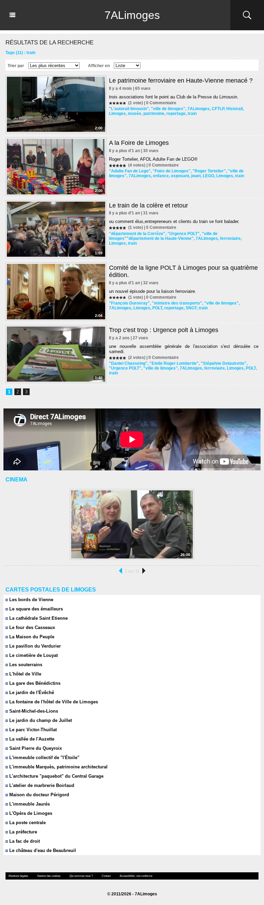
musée (134, 113)
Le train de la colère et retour (148, 205)
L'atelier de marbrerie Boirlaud (41, 785)
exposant (180, 175)
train (192, 113)
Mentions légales (18, 875)
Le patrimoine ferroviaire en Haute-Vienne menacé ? (181, 80)
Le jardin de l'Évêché (31, 692)
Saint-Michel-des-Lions (33, 711)
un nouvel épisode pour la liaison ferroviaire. (152, 291)
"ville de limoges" (168, 108)
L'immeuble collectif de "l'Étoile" (43, 757)
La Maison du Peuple (31, 636)
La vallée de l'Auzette (31, 739)
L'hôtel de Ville (24, 674)
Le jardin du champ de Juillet (40, 720)
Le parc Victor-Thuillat (32, 729)
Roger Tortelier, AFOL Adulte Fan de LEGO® (153, 159)
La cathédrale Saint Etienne (38, 618)
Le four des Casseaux (31, 627)
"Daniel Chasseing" (128, 363)
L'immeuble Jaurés (29, 804)
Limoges (117, 113)
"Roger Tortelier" (209, 171)
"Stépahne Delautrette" (223, 363)
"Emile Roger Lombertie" (174, 363)
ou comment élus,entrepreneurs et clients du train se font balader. (174, 221)
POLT (157, 308)
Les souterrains (25, 664)
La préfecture (22, 831)
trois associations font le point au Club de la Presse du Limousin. (174, 96)
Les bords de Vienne (30, 599)
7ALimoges (132, 15)
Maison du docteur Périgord (38, 794)
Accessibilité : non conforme (136, 875)
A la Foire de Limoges (139, 142)
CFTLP (218, 108)
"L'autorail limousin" (129, 108)
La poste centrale (27, 822)
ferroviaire (230, 238)
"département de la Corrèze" (137, 233)
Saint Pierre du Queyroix (35, 748)
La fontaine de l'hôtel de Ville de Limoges (53, 701)
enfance (161, 175)
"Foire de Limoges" (171, 171)
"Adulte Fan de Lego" (130, 171)
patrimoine (153, 113)
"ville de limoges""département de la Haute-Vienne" (163, 236)
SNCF (191, 308)
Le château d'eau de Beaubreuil (42, 850)
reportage (176, 113)
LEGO (208, 175)
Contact (106, 875)
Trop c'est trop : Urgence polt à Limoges (163, 330)
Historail (234, 108)
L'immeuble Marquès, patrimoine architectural (58, 766)
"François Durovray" (129, 303)
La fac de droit (24, 841)
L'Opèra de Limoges (30, 813)
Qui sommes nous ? (81, 875)
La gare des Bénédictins (34, 683)
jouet (196, 175)
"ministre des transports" (177, 303)
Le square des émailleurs (35, 608)
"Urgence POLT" (183, 233)
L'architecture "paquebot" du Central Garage (55, 776)
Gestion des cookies (48, 875)
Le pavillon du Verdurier (34, 646)
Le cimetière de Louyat (33, 655)
